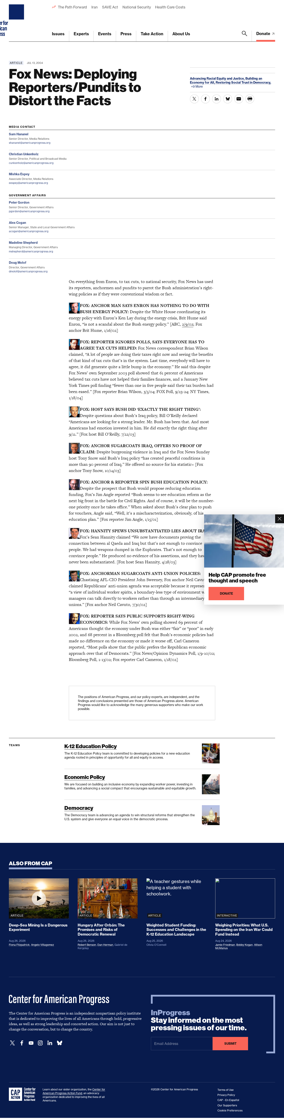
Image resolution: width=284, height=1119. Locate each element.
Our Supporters (227, 1105)
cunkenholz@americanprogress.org (31, 163)
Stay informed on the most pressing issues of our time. (199, 1020)
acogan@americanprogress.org (28, 231)
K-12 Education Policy (90, 746)
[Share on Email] (238, 98)
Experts (81, 33)
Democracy (78, 808)
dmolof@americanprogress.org (28, 271)
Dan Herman (105, 944)
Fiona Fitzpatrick (19, 944)
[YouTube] (31, 1043)
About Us (181, 33)
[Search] (244, 36)
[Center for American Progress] (17, 20)
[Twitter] (12, 1043)
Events (104, 33)
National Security (136, 7)
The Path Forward (72, 7)
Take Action (152, 33)
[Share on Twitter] (194, 98)
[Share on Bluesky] (227, 98)
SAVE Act (110, 7)
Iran (94, 7)
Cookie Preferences (230, 1110)
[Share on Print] (249, 98)
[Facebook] (21, 1043)
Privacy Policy (226, 1095)
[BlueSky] (59, 1043)
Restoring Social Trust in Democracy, (243, 83)
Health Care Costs (170, 7)
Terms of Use (225, 1089)
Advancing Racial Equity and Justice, (217, 79)
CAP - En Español (228, 1100)
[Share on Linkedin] (216, 98)
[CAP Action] (23, 1094)
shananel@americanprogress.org (29, 142)
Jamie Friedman (225, 944)
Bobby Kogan (244, 944)
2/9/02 (187, 324)
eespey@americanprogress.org (28, 183)
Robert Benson (87, 944)
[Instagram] (40, 1043)
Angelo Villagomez (42, 944)
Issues (58, 33)
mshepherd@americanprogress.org (31, 251)
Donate (263, 33)
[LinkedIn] (49, 1043)
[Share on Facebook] (205, 98)
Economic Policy (84, 777)
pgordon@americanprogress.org (29, 211)
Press (126, 33)
